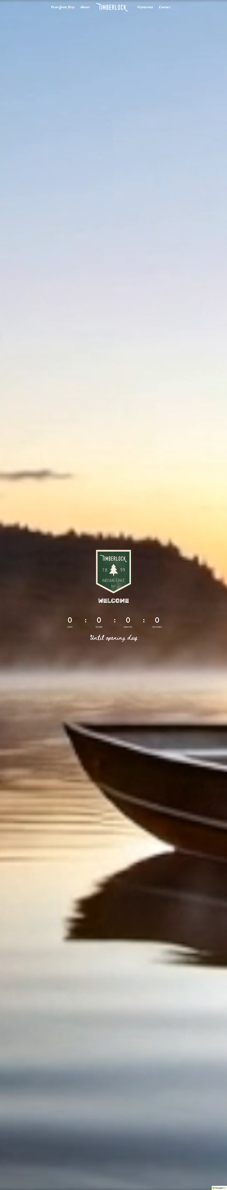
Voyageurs (145, 7)
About (85, 7)
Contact (165, 7)
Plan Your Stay (62, 7)
